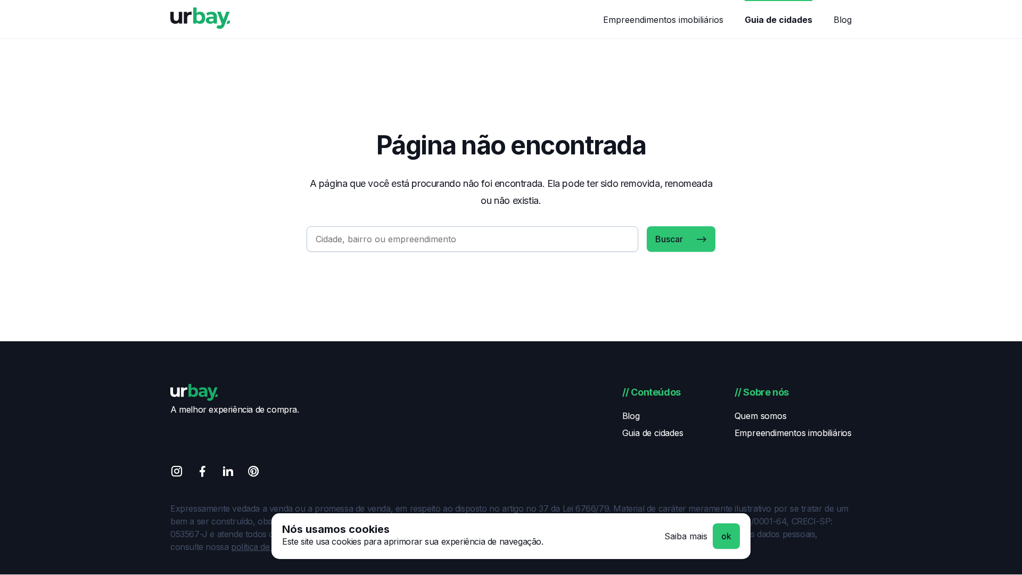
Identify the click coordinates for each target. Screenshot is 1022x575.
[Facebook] (202, 473)
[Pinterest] (253, 473)
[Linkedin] (227, 473)
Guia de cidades (778, 19)
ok (726, 536)
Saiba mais (685, 536)
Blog (843, 19)
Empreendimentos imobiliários (663, 19)
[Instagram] (176, 473)
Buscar (669, 239)
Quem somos (761, 415)
